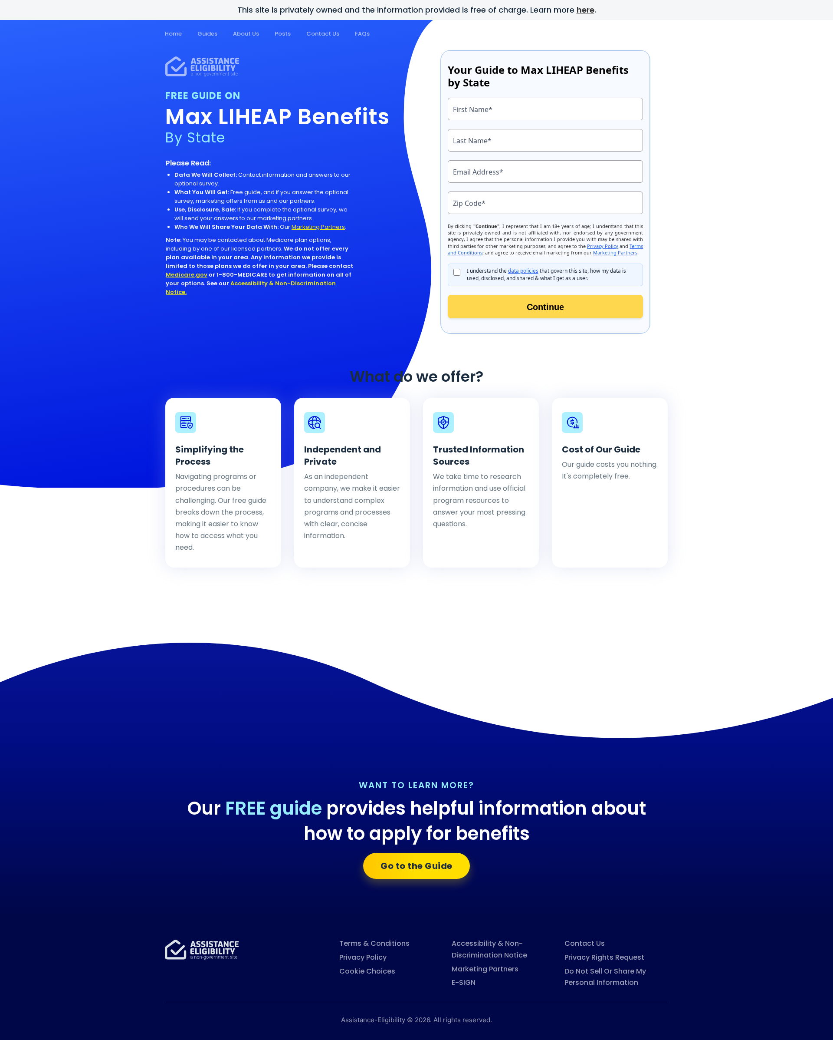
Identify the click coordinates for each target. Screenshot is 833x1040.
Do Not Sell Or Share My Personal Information (605, 977)
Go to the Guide (416, 866)
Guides (207, 34)
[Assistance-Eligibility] (202, 949)
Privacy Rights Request (604, 957)
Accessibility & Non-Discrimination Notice (489, 949)
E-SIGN (464, 982)
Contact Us (322, 34)
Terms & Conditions (374, 943)
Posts (283, 34)
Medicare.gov (186, 275)
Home (173, 34)
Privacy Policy (363, 957)
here (585, 9)
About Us (246, 34)
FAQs (362, 34)
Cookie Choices (367, 971)
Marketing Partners (318, 227)
